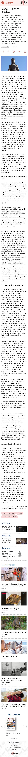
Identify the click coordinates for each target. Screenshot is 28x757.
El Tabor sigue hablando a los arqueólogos (6, 540)
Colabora (14, 745)
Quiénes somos (14, 743)
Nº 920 (20, 513)
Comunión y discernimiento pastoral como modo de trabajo (8, 555)
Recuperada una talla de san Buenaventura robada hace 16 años (13, 609)
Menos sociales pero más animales (13, 633)
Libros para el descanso (9, 656)
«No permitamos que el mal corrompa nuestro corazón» (8, 527)
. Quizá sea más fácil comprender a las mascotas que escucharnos (11, 680)
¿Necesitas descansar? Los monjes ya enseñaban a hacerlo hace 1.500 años (13, 705)
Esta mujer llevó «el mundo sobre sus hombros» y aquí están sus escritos (13, 585)
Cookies (14, 750)
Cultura (9, 2)
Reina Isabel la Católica (10, 517)
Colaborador (5, 47)
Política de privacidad (14, 747)
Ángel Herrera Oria (8, 513)
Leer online (14, 738)
